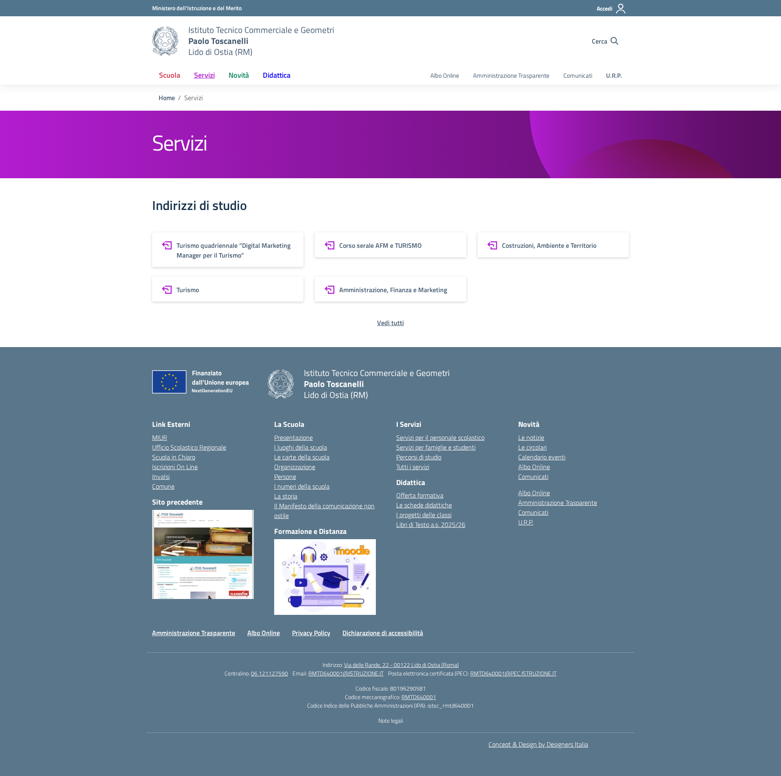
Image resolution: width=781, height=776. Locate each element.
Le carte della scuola (301, 457)
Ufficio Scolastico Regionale (189, 447)
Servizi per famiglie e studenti (436, 447)
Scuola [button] (169, 75)
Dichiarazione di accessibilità (383, 633)
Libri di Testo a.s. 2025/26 (430, 524)
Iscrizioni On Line (175, 467)
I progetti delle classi (424, 515)
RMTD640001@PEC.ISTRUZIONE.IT (513, 673)
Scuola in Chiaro (173, 457)
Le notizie (531, 437)
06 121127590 (269, 673)
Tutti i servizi (412, 467)
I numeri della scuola (301, 486)
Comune (163, 486)
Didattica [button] (276, 75)
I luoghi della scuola (300, 447)
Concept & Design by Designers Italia (538, 744)
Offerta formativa (419, 495)
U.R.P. (614, 75)
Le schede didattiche (424, 505)
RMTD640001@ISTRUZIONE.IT (346, 673)
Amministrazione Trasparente (511, 75)
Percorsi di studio (418, 457)
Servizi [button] (204, 75)
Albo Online (444, 75)
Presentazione (293, 437)
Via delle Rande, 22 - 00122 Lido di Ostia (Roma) (401, 664)
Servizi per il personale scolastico (440, 437)
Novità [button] (239, 75)
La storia (285, 496)
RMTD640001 (418, 697)
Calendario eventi (541, 457)
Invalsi (161, 476)
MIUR (159, 437)
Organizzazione (294, 467)
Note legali (390, 720)
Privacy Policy (311, 633)
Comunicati (577, 75)
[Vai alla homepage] (165, 41)
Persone (285, 476)
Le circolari (532, 447)
